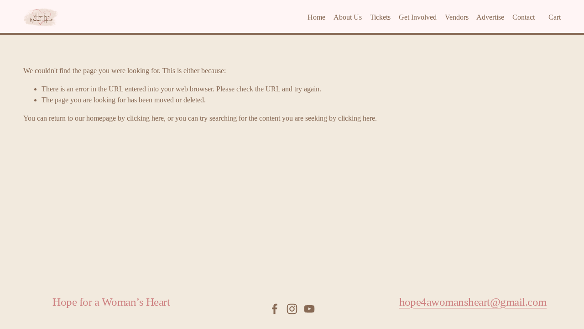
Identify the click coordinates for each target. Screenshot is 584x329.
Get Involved (418, 17)
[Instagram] (292, 308)
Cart (554, 17)
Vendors (457, 17)
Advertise (490, 17)
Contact (523, 17)
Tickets (380, 17)
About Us (348, 17)
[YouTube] (309, 308)
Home (316, 17)
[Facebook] (274, 308)
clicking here (145, 118)
